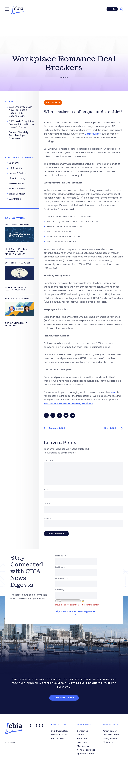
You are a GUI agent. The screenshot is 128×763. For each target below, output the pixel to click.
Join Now (112, 9)
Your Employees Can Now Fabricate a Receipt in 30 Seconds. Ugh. (20, 111)
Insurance (82, 742)
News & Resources (86, 749)
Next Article (110, 428)
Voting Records (110, 738)
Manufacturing (17, 178)
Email (47, 504)
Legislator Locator (111, 734)
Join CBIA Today (64, 697)
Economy (14, 162)
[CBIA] (17, 11)
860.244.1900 (57, 738)
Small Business (17, 193)
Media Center (16, 183)
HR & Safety (15, 168)
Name (47, 489)
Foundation (82, 738)
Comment (49, 460)
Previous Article (57, 428)
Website (47, 518)
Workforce (15, 198)
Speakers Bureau (85, 753)
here (113, 392)
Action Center (110, 731)
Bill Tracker (108, 742)
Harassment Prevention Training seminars (68, 403)
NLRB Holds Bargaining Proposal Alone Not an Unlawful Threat (21, 124)
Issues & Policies (18, 173)
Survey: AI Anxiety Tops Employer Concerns (18, 135)
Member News (17, 188)
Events (80, 734)
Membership (83, 746)
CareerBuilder (92, 133)
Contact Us (82, 731)
